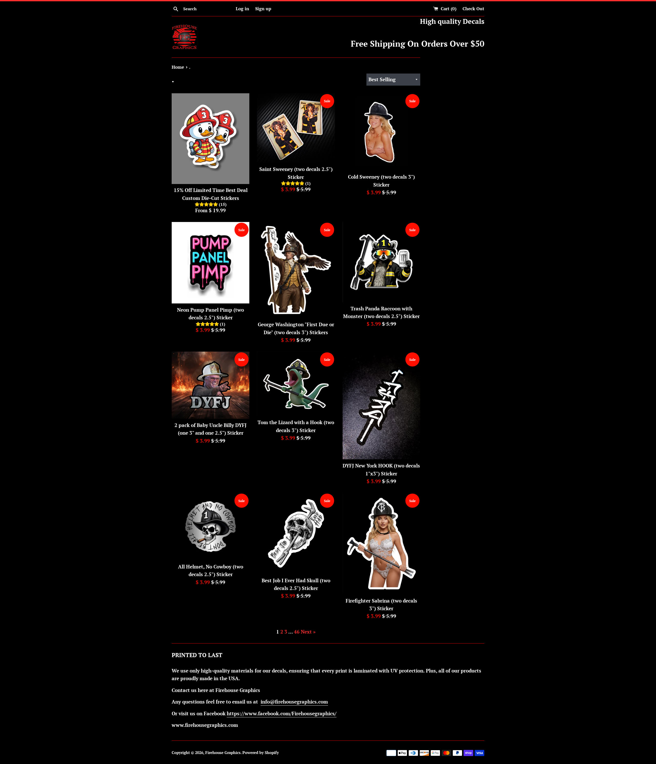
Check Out (473, 9)
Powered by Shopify (260, 752)
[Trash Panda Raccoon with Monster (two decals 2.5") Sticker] (381, 262)
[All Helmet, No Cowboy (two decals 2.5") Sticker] (210, 526)
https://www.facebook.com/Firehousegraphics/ (281, 713)
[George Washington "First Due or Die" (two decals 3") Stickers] (296, 270)
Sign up (263, 9)
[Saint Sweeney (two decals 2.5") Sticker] (296, 128)
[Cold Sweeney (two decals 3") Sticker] (381, 132)
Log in (242, 9)
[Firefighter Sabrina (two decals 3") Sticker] (381, 543)
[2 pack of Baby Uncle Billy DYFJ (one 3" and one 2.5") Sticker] (210, 385)
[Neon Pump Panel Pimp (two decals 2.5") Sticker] (210, 262)
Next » (308, 631)
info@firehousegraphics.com (294, 701)
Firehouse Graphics (223, 752)
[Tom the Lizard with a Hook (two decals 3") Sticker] (296, 384)
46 (297, 631)
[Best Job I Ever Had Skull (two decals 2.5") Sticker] (296, 533)
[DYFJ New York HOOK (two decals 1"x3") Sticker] (381, 405)
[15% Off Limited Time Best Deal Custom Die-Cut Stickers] (210, 138)
